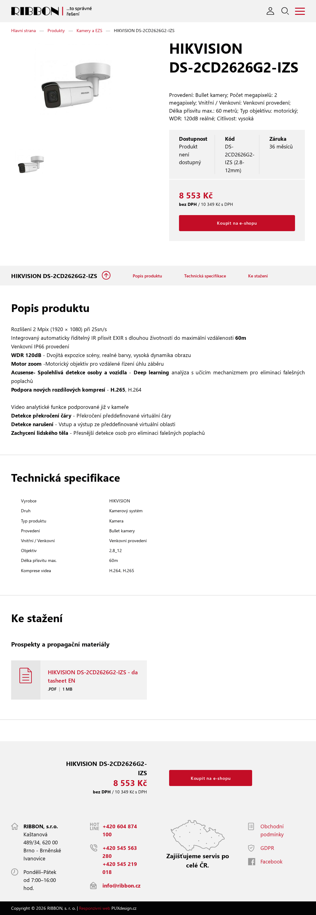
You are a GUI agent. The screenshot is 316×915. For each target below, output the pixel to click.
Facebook (271, 861)
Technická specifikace (205, 276)
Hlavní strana (23, 30)
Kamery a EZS (89, 30)
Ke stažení (258, 276)
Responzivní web (94, 908)
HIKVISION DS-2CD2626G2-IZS (55, 276)
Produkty (56, 30)
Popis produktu (147, 276)
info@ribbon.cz (121, 885)
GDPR (267, 847)
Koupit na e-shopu (237, 223)
